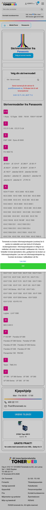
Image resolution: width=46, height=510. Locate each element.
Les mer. (23, 261)
